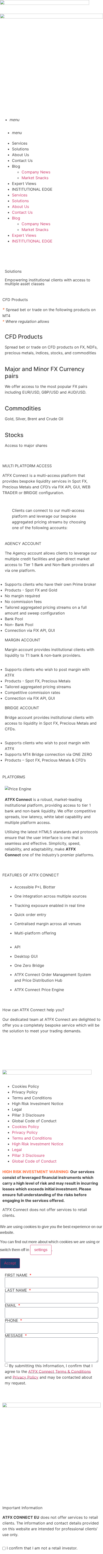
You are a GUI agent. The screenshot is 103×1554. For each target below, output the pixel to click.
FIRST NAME (17, 1275)
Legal (17, 1109)
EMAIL (11, 1305)
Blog (16, 166)
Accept (10, 1263)
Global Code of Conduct (34, 1120)
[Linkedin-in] (8, 1062)
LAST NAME (16, 1290)
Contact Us (22, 160)
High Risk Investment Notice (37, 1103)
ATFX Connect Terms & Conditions (59, 1371)
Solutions (20, 149)
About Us (20, 154)
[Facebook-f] (8, 255)
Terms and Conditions (32, 1097)
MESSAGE (14, 1335)
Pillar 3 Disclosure (28, 1115)
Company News (36, 172)
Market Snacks (35, 177)
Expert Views (24, 183)
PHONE (12, 1320)
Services (19, 143)
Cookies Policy (25, 1086)
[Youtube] (22, 1062)
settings (40, 1250)
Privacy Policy (25, 1092)
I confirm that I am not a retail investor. (41, 1548)
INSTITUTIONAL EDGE (32, 189)
